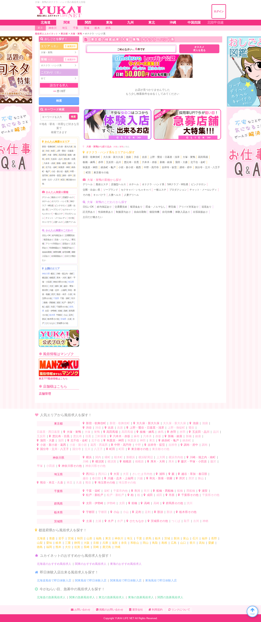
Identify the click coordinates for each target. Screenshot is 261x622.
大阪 (86, 542)
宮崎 (96, 547)
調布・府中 (67, 175)
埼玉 (130, 538)
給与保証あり (57, 235)
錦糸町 (186, 440)
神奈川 (119, 538)
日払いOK (46, 235)
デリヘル (46, 197)
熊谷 (88, 482)
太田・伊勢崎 (50, 311)
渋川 (189, 503)
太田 (122, 503)
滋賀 (115, 542)
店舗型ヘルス (68, 197)
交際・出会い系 (91, 189)
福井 (205, 538)
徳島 (40, 547)
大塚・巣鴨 (52, 155)
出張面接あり (57, 256)
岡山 (145, 542)
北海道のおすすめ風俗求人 (54, 563)
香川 (192, 542)
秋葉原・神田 (64, 167)
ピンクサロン (60, 205)
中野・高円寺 (151, 167)
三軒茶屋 (100, 436)
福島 (99, 538)
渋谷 (47, 151)
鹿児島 (106, 547)
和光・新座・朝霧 (160, 478)
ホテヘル (46, 201)
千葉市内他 (120, 490)
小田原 (50, 465)
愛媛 (211, 542)
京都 (96, 542)
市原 (53, 307)
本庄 (69, 482)
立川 (87, 449)
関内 (98, 457)
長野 (214, 538)
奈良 (124, 542)
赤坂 (158, 436)
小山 (65, 315)
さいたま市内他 (142, 473)
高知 (202, 542)
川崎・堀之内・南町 (64, 273)
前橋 (60, 311)
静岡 (77, 542)
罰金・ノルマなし (62, 239)
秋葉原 (132, 440)
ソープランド (55, 209)
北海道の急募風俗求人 (51, 597)
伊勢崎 (111, 503)
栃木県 (52, 315)
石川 (195, 538)
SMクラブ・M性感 (177, 184)
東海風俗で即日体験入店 (161, 580)
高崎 (65, 311)
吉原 (53, 151)
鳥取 (155, 542)
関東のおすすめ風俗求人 (90, 563)
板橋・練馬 (89, 162)
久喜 (79, 482)
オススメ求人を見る (199, 49)
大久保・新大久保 (64, 146)
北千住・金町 (51, 167)
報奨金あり (48, 239)
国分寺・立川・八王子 (207, 167)
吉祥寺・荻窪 (55, 175)
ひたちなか (50, 323)
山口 (183, 542)
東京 (152, 440)
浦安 (58, 302)
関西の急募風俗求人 (170, 597)
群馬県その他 (174, 503)
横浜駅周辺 (146, 457)
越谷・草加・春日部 (194, 473)
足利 (71, 315)
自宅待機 (66, 252)
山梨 (40, 542)
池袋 (128, 157)
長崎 (86, 547)
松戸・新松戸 (67, 302)
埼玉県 (71, 282)
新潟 (176, 538)
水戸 (110, 520)
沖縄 (117, 547)
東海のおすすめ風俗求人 (126, 563)
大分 (68, 547)
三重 (68, 542)
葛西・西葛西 (99, 444)
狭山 (201, 478)
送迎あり (66, 243)
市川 (73, 298)
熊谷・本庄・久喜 (64, 294)
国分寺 (76, 449)
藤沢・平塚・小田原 (194, 461)
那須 (44, 319)
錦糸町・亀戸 (108, 167)
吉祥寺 (173, 444)
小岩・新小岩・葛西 (59, 171)
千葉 (139, 538)
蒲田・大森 (181, 162)
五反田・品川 (56, 159)
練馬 (161, 431)
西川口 (45, 286)
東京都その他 (101, 172)
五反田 (41, 436)
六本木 (147, 436)
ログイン (219, 11)
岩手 (61, 538)
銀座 (198, 436)
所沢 (53, 294)
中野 (138, 444)
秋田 (80, 538)
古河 (196, 521)
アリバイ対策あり (53, 243)
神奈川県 (46, 273)
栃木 (158, 538)
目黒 (88, 436)
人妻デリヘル (70, 222)
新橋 (189, 436)
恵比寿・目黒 (69, 159)
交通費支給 (70, 235)
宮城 (71, 538)
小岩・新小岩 (78, 444)
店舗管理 (45, 393)
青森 (52, 538)
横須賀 (45, 277)
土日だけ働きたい (93, 217)
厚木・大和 (61, 277)
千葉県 (56, 298)
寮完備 (172, 206)
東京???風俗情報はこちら (53, 378)
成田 (47, 307)
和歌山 (134, 542)
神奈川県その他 (59, 282)
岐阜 (58, 542)
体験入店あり (182, 212)
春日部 (96, 478)
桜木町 (118, 457)
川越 (140, 478)
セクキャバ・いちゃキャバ (136, 189)
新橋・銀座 (61, 163)
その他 (71, 218)
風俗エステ (56, 197)
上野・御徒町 (176, 427)
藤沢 (213, 461)
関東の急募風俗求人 (82, 597)
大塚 (115, 147)
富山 (186, 538)
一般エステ (58, 214)
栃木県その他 (53, 319)
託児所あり (89, 212)
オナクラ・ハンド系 (59, 201)
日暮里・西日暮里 (48, 431)
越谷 (85, 478)
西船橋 (190, 490)
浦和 (56, 286)
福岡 (49, 547)
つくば (176, 521)
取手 (187, 521)
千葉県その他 (62, 307)
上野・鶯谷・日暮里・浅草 (165, 157)
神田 (143, 440)
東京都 (58, 423)
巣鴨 (121, 147)
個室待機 (57, 252)
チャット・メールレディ (55, 218)
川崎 (85, 461)
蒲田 (61, 440)
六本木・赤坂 (49, 163)
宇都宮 (59, 315)
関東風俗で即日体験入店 (90, 580)
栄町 (107, 490)
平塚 (40, 465)
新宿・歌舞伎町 (48, 146)
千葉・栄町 (65, 298)
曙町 (107, 457)
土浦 (69, 319)
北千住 (95, 440)
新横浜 (130, 457)
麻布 (136, 436)
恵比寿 (77, 436)
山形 (89, 538)
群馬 (148, 538)
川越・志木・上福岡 (57, 290)
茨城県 (63, 319)
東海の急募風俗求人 (141, 597)
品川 (216, 431)
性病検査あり (55, 248)
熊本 (58, 547)
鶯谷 (191, 427)
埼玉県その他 (106, 482)
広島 (174, 542)
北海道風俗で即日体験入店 (54, 580)
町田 (63, 180)
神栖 (205, 521)
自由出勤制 (47, 252)
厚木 (171, 461)
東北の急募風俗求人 (111, 597)
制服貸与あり (68, 248)
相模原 (52, 277)
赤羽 (47, 159)
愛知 (49, 542)
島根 (164, 542)
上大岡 (160, 457)
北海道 (41, 538)
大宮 (51, 286)
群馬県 (58, 503)
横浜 (52, 273)
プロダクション (178, 189)
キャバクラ (47, 222)
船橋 (180, 490)
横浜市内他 (176, 457)
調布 (205, 444)
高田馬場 (62, 155)
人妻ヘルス (58, 222)
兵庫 (105, 542)
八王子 (98, 449)
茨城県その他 (62, 323)
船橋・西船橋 (49, 302)
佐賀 (77, 547)
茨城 (167, 538)
